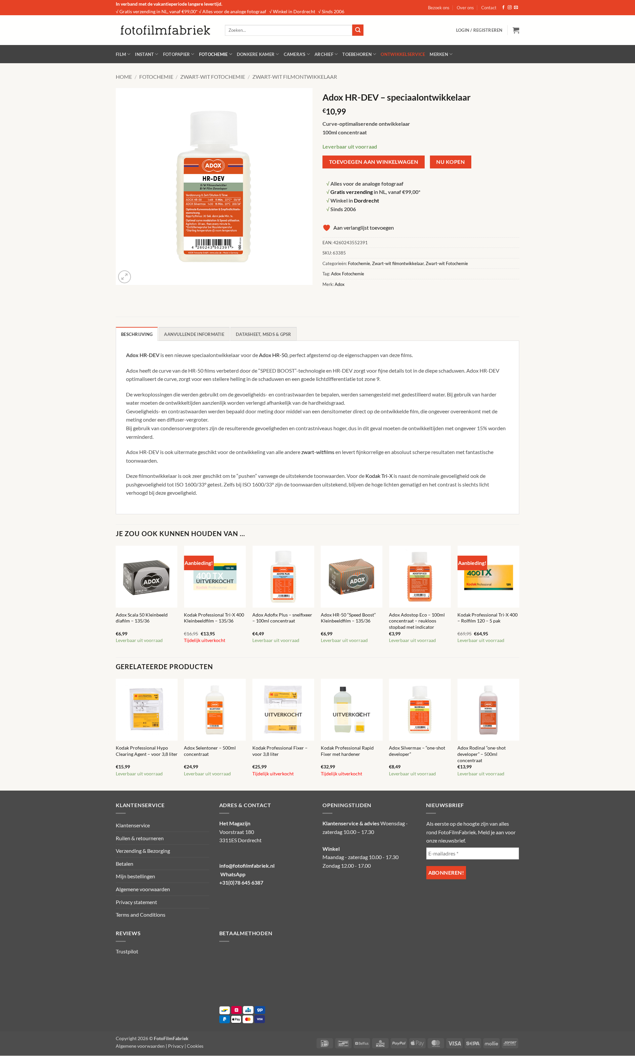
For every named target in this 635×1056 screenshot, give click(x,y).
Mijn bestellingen (135, 876)
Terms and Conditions (140, 914)
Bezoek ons (438, 7)
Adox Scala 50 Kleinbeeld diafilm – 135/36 (142, 618)
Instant (144, 54)
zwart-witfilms (317, 452)
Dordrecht (366, 200)
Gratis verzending (351, 192)
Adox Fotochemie (347, 273)
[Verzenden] (357, 30)
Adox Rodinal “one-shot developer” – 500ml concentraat (481, 754)
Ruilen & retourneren (140, 838)
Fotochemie (213, 54)
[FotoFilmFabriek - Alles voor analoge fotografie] (165, 30)
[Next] (519, 601)
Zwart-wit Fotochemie (212, 76)
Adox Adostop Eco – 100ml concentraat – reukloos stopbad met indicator (417, 621)
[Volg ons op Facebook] (503, 7)
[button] (479, 30)
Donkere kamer (256, 54)
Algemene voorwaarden (143, 889)
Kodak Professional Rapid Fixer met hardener (347, 751)
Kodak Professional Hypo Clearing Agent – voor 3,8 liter (147, 751)
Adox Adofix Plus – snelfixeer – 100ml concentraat (282, 618)
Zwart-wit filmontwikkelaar (294, 76)
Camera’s (295, 54)
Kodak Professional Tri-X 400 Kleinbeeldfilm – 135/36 (214, 618)
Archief (324, 54)
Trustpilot (127, 951)
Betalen (124, 863)
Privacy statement (136, 902)
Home (124, 76)
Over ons (465, 7)
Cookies (195, 1046)
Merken (439, 54)
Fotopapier (176, 54)
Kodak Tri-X (379, 476)
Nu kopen (450, 162)
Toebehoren (357, 54)
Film (121, 54)
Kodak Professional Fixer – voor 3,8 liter (280, 751)
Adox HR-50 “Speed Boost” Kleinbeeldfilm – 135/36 (348, 618)
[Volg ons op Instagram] (510, 7)
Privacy (176, 1046)
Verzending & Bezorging (143, 851)
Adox (340, 284)
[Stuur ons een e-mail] (516, 7)
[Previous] (116, 601)
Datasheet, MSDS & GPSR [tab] (263, 334)
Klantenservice (133, 825)
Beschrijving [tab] (136, 334)
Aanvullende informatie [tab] (194, 334)
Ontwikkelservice (403, 54)
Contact (488, 7)
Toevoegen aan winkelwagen (373, 162)
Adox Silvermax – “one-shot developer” (417, 751)
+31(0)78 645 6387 (241, 882)
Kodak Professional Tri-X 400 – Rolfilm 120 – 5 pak (487, 618)
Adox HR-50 (273, 355)
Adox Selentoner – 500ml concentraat (210, 751)
